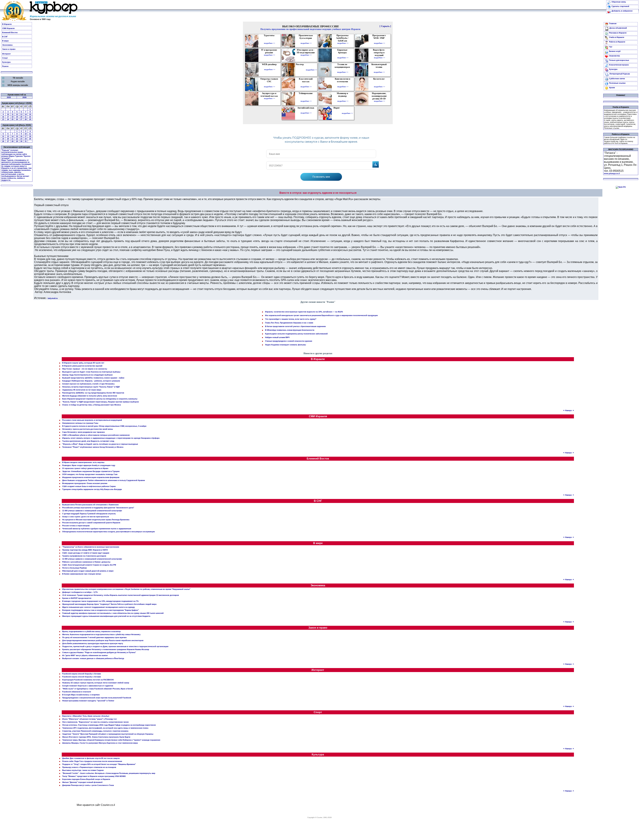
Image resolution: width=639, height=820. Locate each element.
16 (3, 117)
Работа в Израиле (617, 42)
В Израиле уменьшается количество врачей (82, 366)
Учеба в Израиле (616, 37)
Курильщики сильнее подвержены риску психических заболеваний (296, 334)
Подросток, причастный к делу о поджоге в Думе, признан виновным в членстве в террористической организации (115, 646)
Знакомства (614, 56)
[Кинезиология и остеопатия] (342, 84)
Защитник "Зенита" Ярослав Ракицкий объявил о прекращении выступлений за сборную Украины (107, 734)
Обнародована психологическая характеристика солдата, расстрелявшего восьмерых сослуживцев (108, 532)
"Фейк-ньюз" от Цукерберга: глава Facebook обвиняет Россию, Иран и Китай (97, 689)
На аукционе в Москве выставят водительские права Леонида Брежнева (95, 520)
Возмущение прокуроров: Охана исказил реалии (84, 483)
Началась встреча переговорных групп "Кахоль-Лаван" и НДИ (91, 387)
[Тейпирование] (306, 99)
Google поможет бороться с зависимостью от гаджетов (87, 686)
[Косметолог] (379, 84)
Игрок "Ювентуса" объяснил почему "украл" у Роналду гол (89, 719)
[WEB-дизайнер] (269, 67)
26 (17, 119)
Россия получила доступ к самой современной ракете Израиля (91, 523)
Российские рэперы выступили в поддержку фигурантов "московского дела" (98, 508)
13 (21, 114)
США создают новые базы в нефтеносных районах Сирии (89, 486)
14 (26, 114)
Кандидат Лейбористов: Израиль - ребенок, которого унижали (91, 381)
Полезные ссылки (617, 83)
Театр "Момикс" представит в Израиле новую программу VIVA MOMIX (94, 776)
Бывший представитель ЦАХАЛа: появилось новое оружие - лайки (93, 378)
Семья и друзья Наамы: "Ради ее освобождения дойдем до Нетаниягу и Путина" (99, 652)
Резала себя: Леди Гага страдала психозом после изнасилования (92, 761)
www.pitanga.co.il (612, 173)
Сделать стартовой (620, 6)
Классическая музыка (619, 65)
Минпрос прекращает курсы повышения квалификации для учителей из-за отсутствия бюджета (106, 616)
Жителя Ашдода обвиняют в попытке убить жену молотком (89, 396)
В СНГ (5, 37)
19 (17, 117)
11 (12, 114)
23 (3, 119)
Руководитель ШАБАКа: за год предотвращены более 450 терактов (93, 393)
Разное (5, 66)
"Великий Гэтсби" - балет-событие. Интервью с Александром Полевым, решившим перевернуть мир (108, 773)
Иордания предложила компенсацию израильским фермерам (90, 477)
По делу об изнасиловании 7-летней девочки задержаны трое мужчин (94, 637)
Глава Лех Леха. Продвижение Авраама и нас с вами (289, 323)
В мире (5, 41)
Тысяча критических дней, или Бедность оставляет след (88, 441)
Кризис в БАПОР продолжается (76, 598)
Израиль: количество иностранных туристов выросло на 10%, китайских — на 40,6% (304, 312)
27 (21, 119)
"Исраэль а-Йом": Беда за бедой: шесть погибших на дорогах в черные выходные (100, 444)
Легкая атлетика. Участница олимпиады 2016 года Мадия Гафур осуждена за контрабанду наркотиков (109, 725)
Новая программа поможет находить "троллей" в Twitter (88, 701)
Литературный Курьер (619, 74)
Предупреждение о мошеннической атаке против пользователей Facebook (96, 698)
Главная (612, 23)
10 (8, 114)
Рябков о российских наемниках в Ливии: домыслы (86, 562)
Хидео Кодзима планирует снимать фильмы (285, 345)
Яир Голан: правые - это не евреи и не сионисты (84, 369)
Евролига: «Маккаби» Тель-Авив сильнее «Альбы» (85, 716)
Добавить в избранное (622, 11)
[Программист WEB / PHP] (379, 41)
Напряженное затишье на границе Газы (80, 423)
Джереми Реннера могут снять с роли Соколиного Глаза (88, 785)
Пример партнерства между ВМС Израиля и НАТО (85, 550)
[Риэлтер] (300, 70)
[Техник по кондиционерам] (342, 70)
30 (21, 141)
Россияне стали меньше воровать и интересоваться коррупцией (92, 420)
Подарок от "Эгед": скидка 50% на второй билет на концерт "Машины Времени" (99, 764)
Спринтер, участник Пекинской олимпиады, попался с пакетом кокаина (95, 731)
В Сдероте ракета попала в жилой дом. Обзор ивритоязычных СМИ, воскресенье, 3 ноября (104, 426)
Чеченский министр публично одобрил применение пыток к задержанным (96, 529)
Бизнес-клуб (615, 51)
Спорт (5, 58)
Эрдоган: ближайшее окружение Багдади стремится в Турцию (90, 471)
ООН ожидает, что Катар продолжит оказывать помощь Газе (89, 474)
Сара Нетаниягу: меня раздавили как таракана (83, 432)
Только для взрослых (619, 60)
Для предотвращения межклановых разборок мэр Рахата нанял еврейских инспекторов (102, 640)
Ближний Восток (10, 32)
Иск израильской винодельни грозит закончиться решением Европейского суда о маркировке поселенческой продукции (321, 315)
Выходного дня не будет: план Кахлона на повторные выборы (91, 372)
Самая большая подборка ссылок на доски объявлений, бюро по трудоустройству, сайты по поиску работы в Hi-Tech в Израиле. (619, 140)
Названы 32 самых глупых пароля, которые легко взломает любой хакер (95, 683)
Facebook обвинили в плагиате (76, 692)
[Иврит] (337, 113)
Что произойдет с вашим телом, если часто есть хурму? (290, 319)
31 (26, 141)
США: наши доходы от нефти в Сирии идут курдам (85, 553)
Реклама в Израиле (618, 33)
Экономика (7, 45)
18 (12, 117)
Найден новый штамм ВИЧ (277, 337)
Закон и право (8, 49)
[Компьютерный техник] (379, 70)
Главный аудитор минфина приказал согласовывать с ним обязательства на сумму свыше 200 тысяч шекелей (113, 613)
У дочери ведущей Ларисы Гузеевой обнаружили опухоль (89, 514)
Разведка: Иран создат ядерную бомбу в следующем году (88, 465)
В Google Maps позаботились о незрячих (81, 695)
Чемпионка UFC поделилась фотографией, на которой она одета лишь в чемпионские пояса (105, 728)
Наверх (568, 410)
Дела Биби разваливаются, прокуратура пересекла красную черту (92, 643)
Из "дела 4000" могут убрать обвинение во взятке (85, 655)
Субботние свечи (617, 79)
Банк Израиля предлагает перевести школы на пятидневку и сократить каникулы (99, 399)
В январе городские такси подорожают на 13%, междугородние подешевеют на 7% (100, 601)
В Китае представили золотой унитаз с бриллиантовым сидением (295, 326)
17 (8, 117)
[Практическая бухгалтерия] (306, 41)
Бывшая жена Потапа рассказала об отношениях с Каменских (90, 505)
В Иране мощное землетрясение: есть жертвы (83, 462)
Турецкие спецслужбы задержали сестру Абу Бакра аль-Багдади (92, 489)
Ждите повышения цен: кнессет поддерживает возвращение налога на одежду (98, 607)
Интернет (6, 54)
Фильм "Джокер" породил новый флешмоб (82, 782)
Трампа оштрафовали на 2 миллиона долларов (84, 556)
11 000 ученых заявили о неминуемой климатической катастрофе (92, 511)
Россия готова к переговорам (76, 526)
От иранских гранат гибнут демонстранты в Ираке (85, 468)
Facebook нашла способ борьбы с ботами (81, 674)
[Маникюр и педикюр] (342, 99)
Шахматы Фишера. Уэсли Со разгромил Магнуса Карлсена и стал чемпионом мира (100, 743)
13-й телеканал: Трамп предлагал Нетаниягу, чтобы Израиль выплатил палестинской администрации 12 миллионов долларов (120, 595)
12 (17, 114)
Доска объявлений (618, 28)
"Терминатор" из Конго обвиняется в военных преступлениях (90, 547)
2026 (24, 97)
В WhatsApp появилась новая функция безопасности (289, 330)
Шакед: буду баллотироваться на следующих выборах (87, 375)
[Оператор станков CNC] (269, 84)
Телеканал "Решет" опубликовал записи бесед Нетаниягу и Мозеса (92, 447)
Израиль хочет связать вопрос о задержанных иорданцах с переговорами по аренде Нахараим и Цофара (110, 438)
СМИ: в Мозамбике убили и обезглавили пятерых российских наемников (96, 435)
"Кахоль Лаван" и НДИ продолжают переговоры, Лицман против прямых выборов (100, 402)
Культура (6, 62)
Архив (612, 88)
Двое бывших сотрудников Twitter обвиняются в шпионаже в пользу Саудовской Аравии (103, 480)
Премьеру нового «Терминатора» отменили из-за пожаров (89, 767)
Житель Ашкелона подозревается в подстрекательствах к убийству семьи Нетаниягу (101, 634)
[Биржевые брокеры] (342, 55)
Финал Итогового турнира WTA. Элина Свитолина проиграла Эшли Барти (96, 737)
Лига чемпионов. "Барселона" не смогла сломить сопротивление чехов (95, 722)
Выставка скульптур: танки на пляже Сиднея (83, 770)
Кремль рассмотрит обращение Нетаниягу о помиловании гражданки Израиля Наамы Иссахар (105, 649)
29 (30, 119)
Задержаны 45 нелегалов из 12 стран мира (81, 390)
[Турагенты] (269, 41)
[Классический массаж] (306, 84)
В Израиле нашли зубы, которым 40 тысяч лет (83, 363)
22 (30, 117)
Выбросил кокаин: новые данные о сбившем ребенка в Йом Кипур (93, 658)
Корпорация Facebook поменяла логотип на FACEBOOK (88, 680)
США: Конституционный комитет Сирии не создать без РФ (89, 565)
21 (26, 117)
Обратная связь (619, 2)
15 (30, 114)
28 (26, 119)
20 (21, 117)
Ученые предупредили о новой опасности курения (288, 341)
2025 (9, 97)
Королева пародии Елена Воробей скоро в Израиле (86, 779)
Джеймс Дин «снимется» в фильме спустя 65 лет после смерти (91, 758)
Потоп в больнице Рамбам (74, 568)
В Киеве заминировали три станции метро (81, 574)
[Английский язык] (306, 111)
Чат (610, 47)
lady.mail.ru (53, 298)
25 (12, 119)
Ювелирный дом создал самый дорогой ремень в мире (87, 571)
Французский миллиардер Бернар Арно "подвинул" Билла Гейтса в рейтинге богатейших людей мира (109, 604)
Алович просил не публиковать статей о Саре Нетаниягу (88, 384)
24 (8, 119)
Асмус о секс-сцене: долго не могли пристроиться (85, 517)
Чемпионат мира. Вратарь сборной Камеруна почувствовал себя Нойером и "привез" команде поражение (111, 740)
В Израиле (7, 24)
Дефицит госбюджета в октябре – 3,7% (80, 592)
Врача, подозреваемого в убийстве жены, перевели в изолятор (91, 631)
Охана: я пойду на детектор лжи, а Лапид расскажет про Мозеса (91, 405)
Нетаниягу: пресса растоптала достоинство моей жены (87, 429)
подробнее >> (269, 43)
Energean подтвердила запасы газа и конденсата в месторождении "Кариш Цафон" (100, 610)
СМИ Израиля (8, 28)
